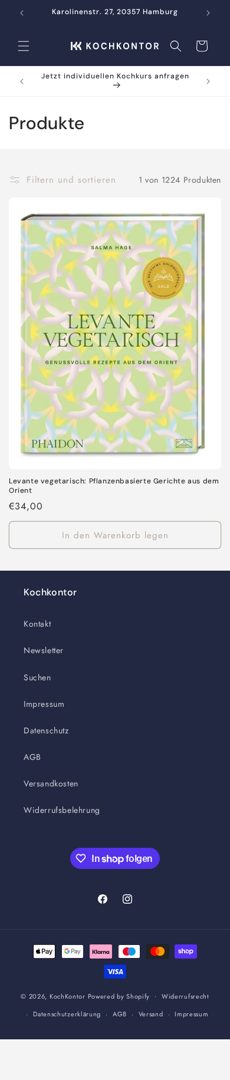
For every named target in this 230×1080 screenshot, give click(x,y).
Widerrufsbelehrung (62, 810)
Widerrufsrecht (185, 996)
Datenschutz (46, 730)
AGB (32, 757)
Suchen (37, 677)
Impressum (44, 704)
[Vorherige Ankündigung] (22, 13)
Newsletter (44, 650)
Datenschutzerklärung (67, 1014)
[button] (24, 46)
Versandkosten (51, 783)
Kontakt (37, 624)
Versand (151, 1014)
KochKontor (68, 995)
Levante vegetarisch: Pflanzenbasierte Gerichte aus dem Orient (114, 486)
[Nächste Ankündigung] (208, 13)
